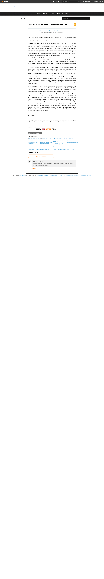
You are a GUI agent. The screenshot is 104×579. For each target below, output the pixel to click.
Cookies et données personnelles (72, 175)
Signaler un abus (54, 175)
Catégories (44, 13)
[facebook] (54, 2)
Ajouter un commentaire (41, 156)
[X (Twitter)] (56, 2)
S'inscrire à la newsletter (34, 133)
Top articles (40, 175)
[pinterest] (59, 2)
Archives (52, 13)
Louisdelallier (23, 175)
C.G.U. (60, 175)
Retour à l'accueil (52, 171)
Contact (67, 13)
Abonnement (60, 13)
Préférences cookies (86, 175)
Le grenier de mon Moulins (49, 6)
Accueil (38, 13)
